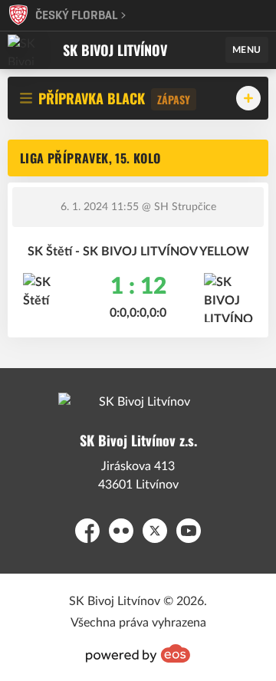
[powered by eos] (138, 653)
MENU (246, 49)
